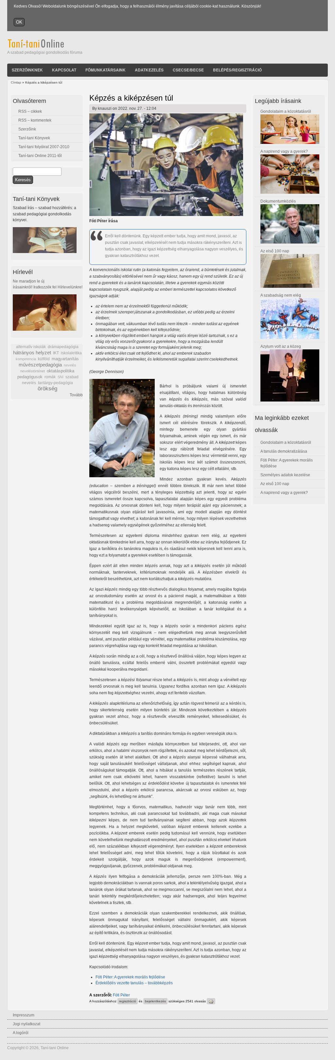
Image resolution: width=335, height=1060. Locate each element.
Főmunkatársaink (105, 70)
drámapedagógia (63, 346)
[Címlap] (44, 46)
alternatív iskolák (31, 346)
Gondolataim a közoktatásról (285, 111)
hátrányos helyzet (32, 352)
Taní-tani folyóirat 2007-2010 (43, 147)
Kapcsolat (64, 70)
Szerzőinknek (27, 70)
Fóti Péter (121, 995)
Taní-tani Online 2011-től (40, 155)
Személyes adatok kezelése (285, 475)
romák (50, 377)
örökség (47, 388)
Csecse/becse (188, 70)
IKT (56, 353)
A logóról (20, 1033)
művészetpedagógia (40, 364)
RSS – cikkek (30, 111)
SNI (60, 377)
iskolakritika (71, 353)
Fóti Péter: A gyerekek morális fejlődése (130, 977)
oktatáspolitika (60, 370)
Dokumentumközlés (278, 201)
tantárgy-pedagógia (55, 383)
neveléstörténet (32, 371)
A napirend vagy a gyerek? (284, 151)
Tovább (76, 395)
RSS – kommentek (34, 120)
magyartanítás (65, 359)
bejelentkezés (155, 1001)
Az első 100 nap (274, 251)
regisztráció (127, 1001)
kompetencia (26, 359)
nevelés (70, 365)
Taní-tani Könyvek (34, 138)
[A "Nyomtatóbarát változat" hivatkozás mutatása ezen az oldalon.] (211, 1001)
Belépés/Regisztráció (237, 70)
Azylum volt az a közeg (280, 346)
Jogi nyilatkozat (26, 1024)
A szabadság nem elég (280, 295)
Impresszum (23, 1015)
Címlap (16, 82)
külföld (44, 359)
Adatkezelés (149, 70)
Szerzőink (27, 129)
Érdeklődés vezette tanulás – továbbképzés (134, 983)
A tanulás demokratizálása (283, 451)
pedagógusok (30, 377)
